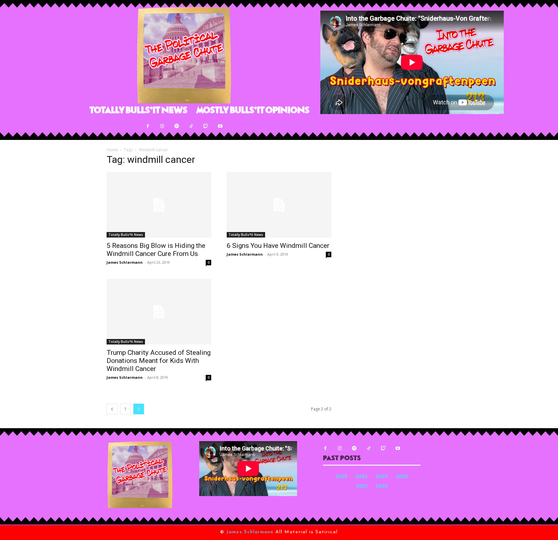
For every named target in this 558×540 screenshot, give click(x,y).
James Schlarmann (125, 262)
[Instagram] (162, 126)
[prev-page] (112, 409)
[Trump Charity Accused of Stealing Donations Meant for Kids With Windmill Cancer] (159, 311)
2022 (402, 477)
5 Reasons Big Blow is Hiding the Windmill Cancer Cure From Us (156, 250)
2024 (361, 477)
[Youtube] (220, 126)
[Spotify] (176, 126)
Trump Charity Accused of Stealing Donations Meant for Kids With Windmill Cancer (159, 361)
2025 (341, 477)
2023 (382, 477)
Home (112, 150)
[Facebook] (147, 126)
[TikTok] (191, 126)
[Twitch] (206, 126)
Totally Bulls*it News (125, 234)
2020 (382, 486)
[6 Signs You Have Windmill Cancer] (279, 205)
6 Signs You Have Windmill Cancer (278, 245)
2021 (361, 486)
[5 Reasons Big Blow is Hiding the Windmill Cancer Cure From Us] (159, 205)
